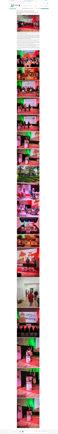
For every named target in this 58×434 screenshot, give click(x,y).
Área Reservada (46, 0)
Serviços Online (46, 6)
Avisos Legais (35, 431)
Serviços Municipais (36, 6)
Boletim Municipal (29, 0)
